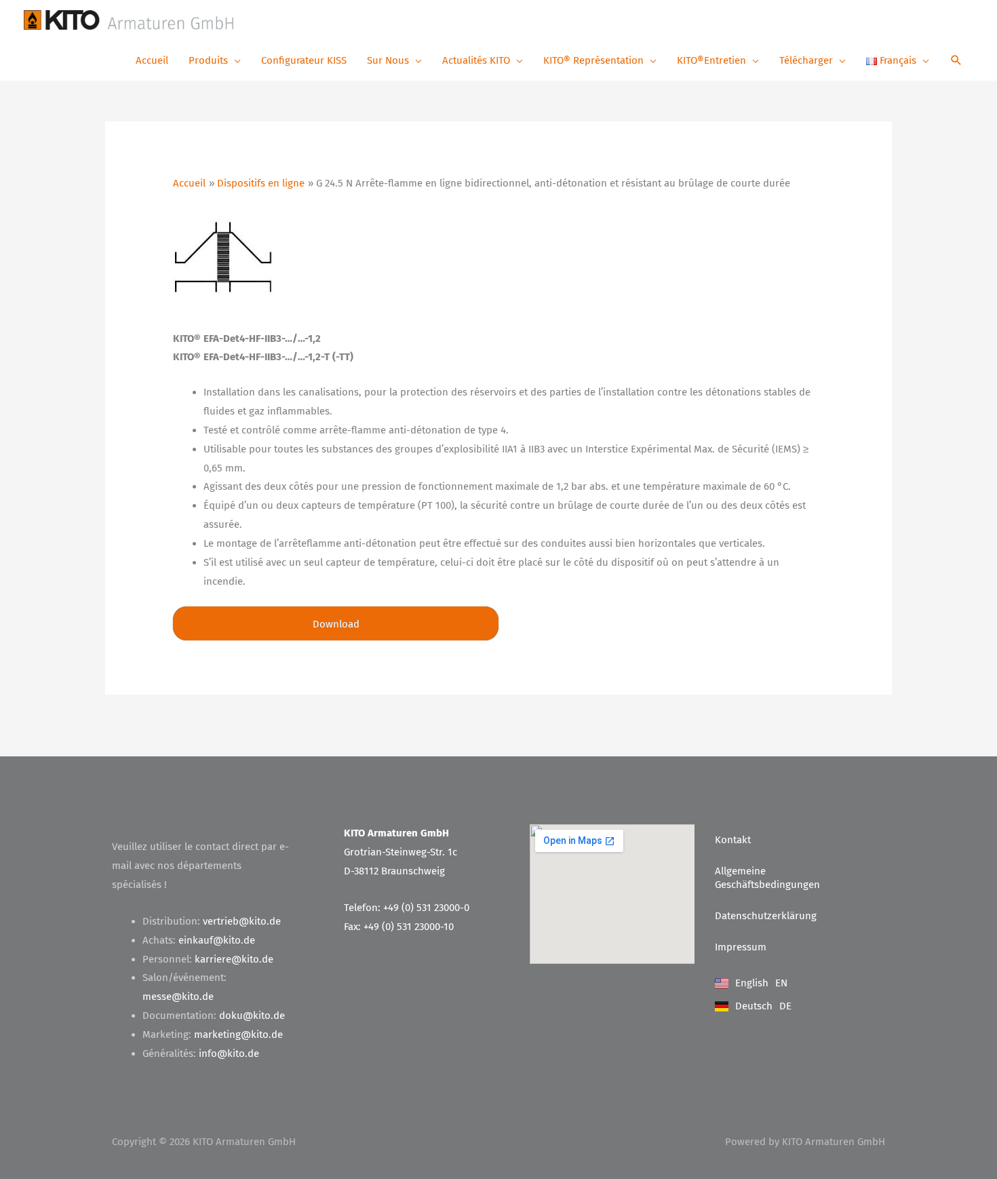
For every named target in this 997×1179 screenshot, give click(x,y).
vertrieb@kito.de (242, 921)
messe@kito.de (178, 996)
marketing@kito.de (238, 1034)
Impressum (740, 947)
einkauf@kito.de (216, 940)
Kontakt (733, 840)
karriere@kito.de (234, 959)
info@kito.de (229, 1053)
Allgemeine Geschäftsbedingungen (767, 878)
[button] (956, 61)
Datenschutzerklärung (766, 916)
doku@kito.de (252, 1015)
